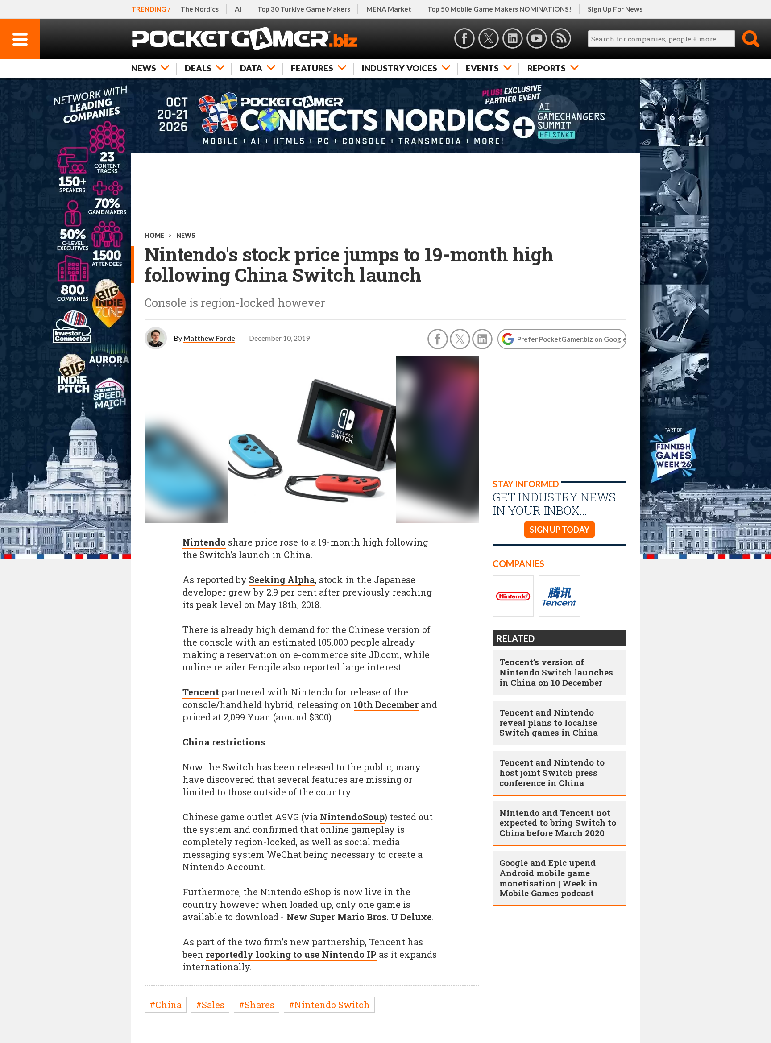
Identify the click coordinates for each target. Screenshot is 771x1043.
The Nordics (199, 9)
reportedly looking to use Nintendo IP (291, 954)
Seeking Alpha (282, 579)
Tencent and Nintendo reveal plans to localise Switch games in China (548, 722)
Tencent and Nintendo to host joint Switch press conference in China (552, 772)
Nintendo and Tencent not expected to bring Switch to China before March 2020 (557, 823)
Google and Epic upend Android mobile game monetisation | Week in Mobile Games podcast (548, 877)
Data (251, 68)
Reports (546, 68)
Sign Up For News (615, 9)
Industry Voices (399, 68)
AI (238, 9)
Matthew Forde (209, 338)
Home (154, 235)
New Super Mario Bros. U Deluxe (359, 917)
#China (165, 1004)
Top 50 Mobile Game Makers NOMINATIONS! (499, 9)
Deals (198, 68)
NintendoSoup (352, 817)
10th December (386, 704)
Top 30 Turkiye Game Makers (303, 9)
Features (312, 68)
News (143, 68)
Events (482, 68)
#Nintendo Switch (329, 1004)
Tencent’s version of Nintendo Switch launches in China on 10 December (556, 672)
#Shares (256, 1004)
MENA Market (388, 9)
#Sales (210, 1004)
